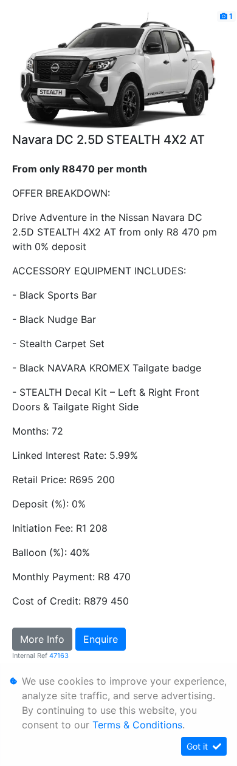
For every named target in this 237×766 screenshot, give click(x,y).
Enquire (100, 639)
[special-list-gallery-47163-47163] (118, 70)
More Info (42, 639)
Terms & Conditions (137, 725)
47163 (59, 655)
